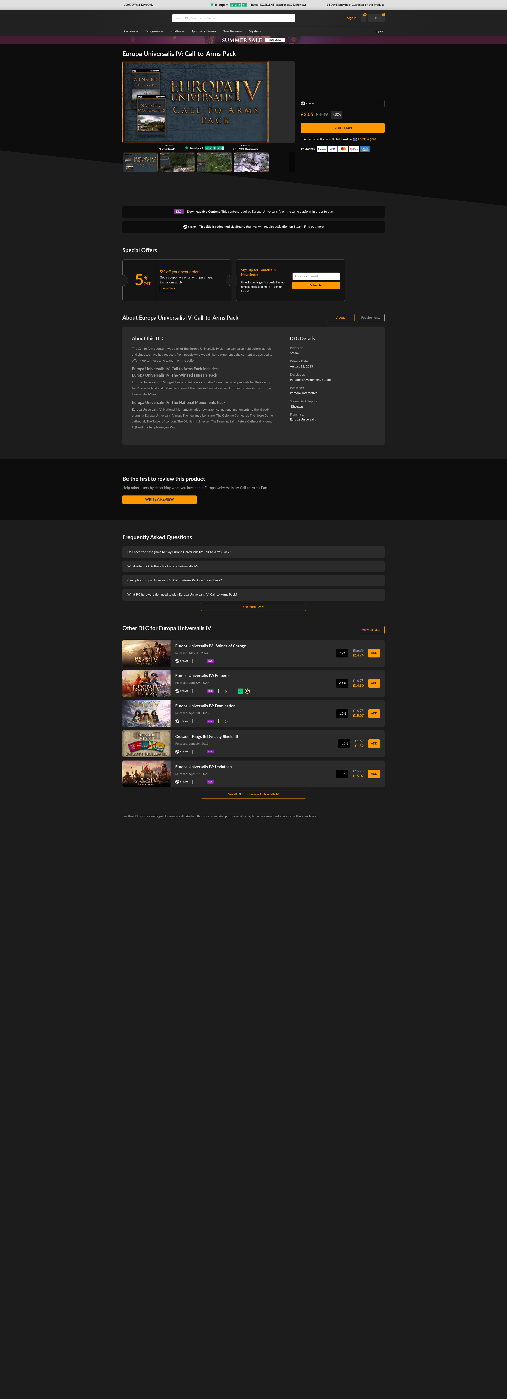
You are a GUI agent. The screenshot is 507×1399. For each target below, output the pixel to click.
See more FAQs (253, 606)
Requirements (370, 317)
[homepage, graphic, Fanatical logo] (144, 18)
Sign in (351, 18)
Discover (128, 31)
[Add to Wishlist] (381, 103)
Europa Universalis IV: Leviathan (203, 767)
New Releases (233, 31)
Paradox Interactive (303, 393)
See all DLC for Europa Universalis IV (253, 794)
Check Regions (367, 139)
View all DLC (371, 629)
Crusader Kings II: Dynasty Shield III (206, 737)
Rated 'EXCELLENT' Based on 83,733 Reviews (278, 5)
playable (297, 406)
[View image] (177, 162)
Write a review (159, 499)
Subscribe (316, 285)
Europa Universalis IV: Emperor (202, 676)
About (340, 317)
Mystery (255, 31)
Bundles (175, 31)
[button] (138, 5)
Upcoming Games (203, 31)
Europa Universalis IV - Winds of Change (210, 646)
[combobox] (257, 18)
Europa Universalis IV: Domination (205, 706)
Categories (152, 31)
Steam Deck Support (304, 401)
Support (379, 31)
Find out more (314, 226)
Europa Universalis (303, 419)
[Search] (290, 18)
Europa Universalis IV (266, 211)
